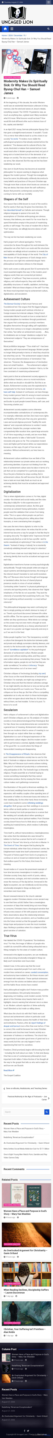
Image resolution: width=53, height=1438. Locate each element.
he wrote (14, 139)
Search (46, 1112)
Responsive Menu (48, 2)
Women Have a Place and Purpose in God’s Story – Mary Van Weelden (30, 1355)
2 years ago (10, 98)
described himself (14, 210)
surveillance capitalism (19, 650)
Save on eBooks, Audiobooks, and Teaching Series (26, 1088)
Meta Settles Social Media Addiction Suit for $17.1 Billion (26, 1149)
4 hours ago (10, 1217)
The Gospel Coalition (12, 77)
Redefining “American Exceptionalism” (19, 1137)
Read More (8, 1070)
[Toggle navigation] (12, 29)
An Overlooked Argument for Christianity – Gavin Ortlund (26, 1143)
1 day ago (10, 1296)
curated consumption (39, 972)
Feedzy (47, 1435)
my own (42, 673)
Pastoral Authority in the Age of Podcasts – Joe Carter (27, 1098)
